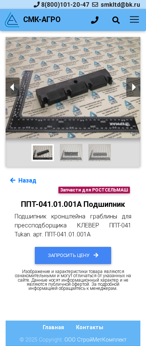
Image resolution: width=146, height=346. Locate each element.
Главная (53, 327)
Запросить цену (69, 255)
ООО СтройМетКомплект (95, 339)
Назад (26, 180)
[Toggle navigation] (134, 19)
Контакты (89, 327)
